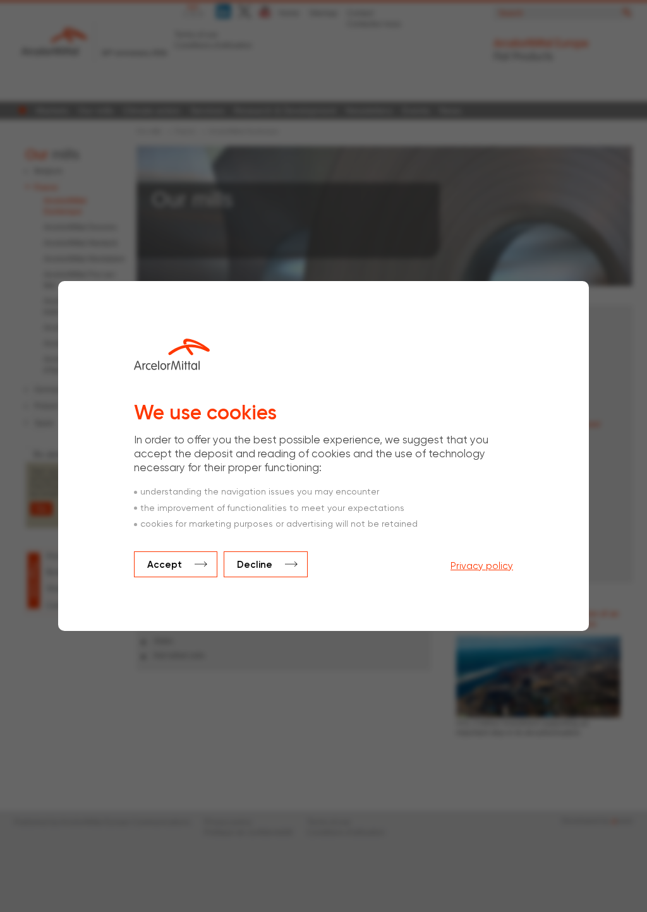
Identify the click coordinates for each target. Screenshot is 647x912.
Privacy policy (481, 566)
